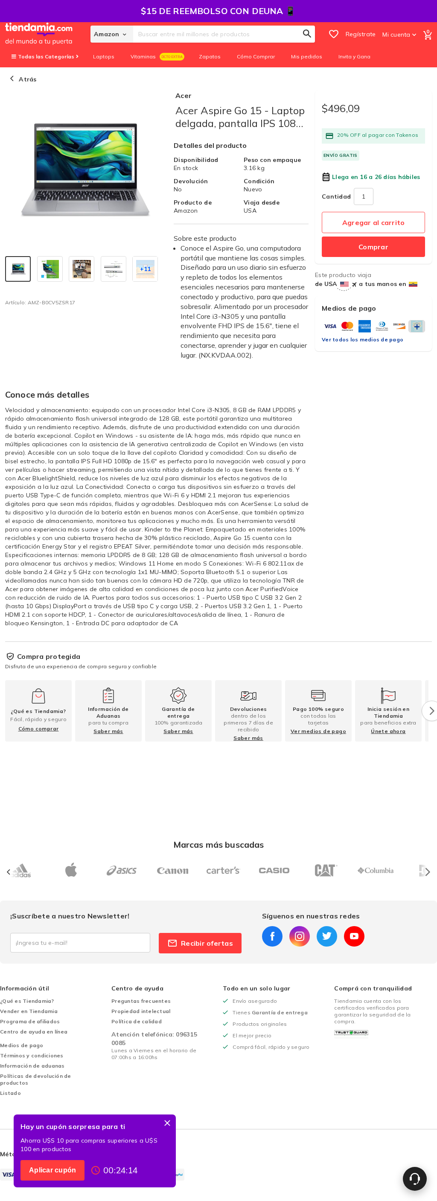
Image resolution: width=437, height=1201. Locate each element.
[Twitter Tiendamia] (327, 936)
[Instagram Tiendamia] (299, 936)
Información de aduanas (32, 1065)
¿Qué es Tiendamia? (27, 1001)
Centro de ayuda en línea (33, 1031)
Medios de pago (22, 1045)
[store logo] (47, 34)
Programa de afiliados (30, 1021)
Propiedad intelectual (140, 1011)
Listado (10, 1093)
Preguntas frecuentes (141, 1001)
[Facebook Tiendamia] (272, 936)
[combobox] (224, 34)
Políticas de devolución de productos (35, 1079)
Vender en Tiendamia (29, 1011)
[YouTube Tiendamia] (354, 936)
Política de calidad (136, 1021)
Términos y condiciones (32, 1055)
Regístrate (361, 34)
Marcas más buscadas (218, 844)
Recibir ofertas (207, 943)
